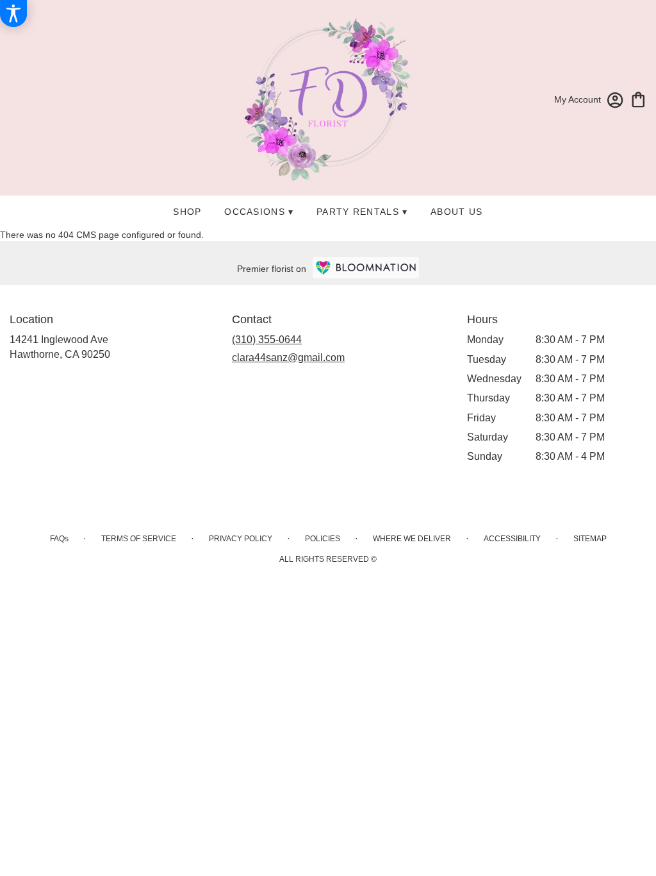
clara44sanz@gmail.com (288, 357)
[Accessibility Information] (13, 13)
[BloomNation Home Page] (366, 267)
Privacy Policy (240, 538)
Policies (322, 538)
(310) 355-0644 (267, 339)
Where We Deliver (412, 538)
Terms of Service (138, 538)
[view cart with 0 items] (638, 98)
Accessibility (512, 538)
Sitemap (590, 538)
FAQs (59, 538)
